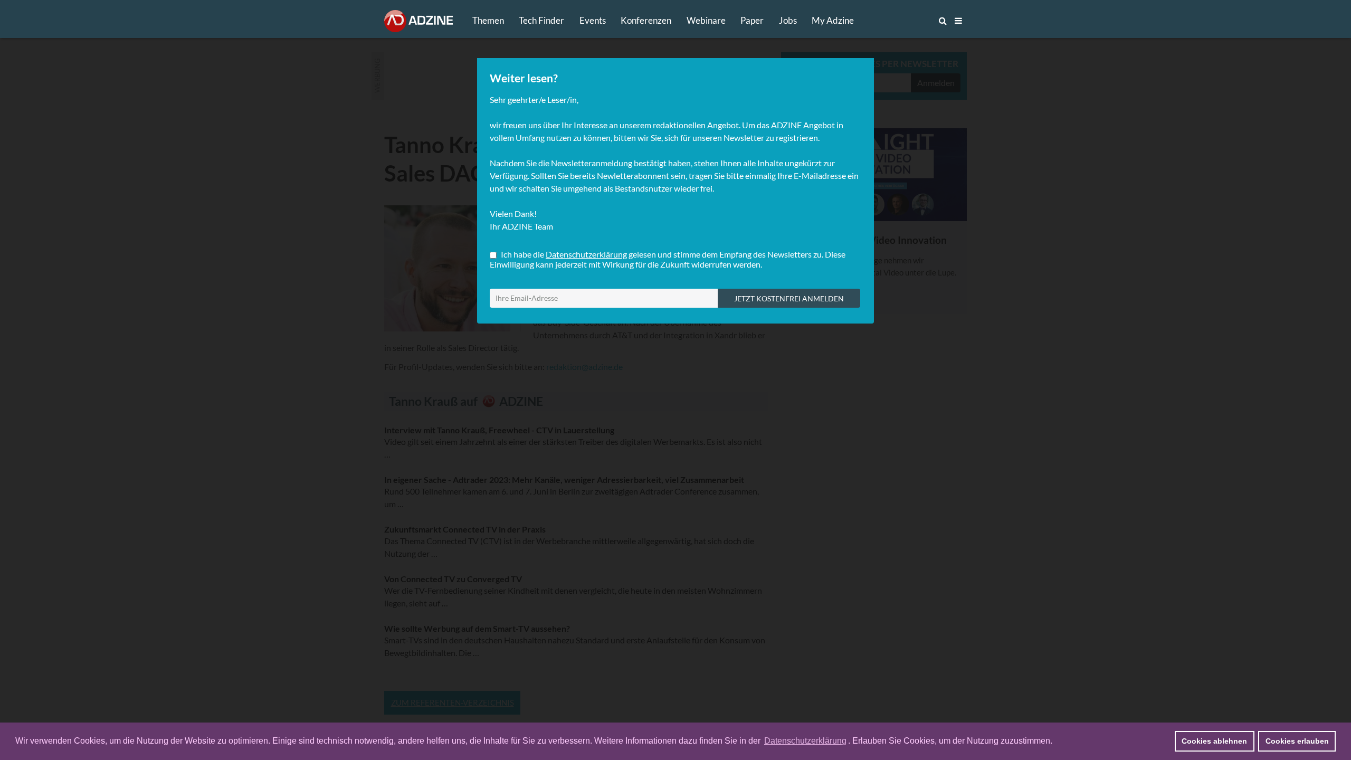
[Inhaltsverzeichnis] (958, 21)
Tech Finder (541, 20)
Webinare (706, 20)
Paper (752, 20)
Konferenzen (646, 20)
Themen (488, 20)
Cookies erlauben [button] (1297, 741)
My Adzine (833, 20)
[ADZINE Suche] (907, 21)
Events (592, 20)
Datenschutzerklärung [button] (805, 740)
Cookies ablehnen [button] (1214, 741)
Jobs (788, 20)
